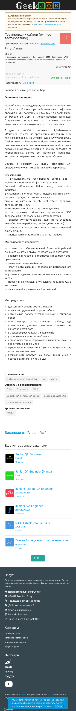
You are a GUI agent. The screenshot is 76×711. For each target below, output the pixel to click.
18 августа (20, 462)
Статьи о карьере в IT (20, 610)
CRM (9, 389)
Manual (54, 379)
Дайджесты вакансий (20, 605)
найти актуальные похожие (47, 24)
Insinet (18, 458)
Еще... (38, 558)
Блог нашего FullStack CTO (23, 619)
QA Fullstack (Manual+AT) (32, 523)
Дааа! (59, 706)
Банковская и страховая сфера (23, 396)
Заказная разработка (55, 396)
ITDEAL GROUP (22, 509)
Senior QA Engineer (28, 454)
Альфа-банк (21, 527)
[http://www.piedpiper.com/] (8, 662)
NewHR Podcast (17, 614)
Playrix (18, 475)
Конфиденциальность (15, 642)
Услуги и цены (12, 646)
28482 (24, 694)
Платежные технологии (19, 402)
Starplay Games (22, 492)
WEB (35, 389)
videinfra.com (48, 43)
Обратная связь (12, 633)
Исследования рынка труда (23, 600)
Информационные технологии (22, 379)
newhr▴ (9, 671)
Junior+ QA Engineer (29, 506)
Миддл (10, 412)
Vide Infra (35, 43)
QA (44, 379)
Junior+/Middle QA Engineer (34, 488)
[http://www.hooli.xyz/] (8, 668)
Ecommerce (22, 389)
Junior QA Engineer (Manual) (34, 471)
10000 (51, 694)
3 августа (19, 496)
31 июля (18, 531)
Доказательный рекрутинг (23, 591)
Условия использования (16, 638)
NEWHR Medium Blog (19, 596)
